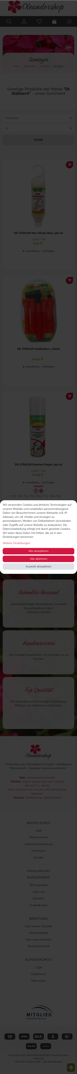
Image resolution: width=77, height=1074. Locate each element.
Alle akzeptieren (38, 551)
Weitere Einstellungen (16, 543)
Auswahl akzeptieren (38, 566)
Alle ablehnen (38, 558)
